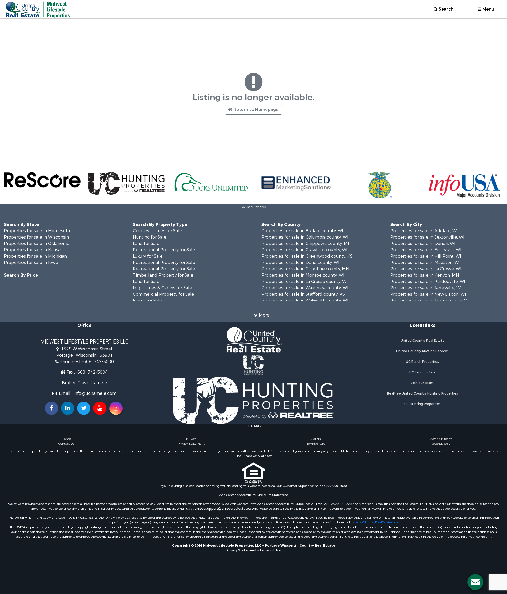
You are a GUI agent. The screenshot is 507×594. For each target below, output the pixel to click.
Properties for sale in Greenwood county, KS (307, 256)
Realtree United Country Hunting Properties (422, 393)
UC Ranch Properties (422, 362)
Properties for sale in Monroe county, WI (302, 275)
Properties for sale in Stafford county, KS (303, 294)
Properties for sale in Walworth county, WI (304, 300)
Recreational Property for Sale (164, 250)
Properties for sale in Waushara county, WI (304, 288)
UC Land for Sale (422, 372)
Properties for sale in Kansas (33, 250)
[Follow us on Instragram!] (116, 408)
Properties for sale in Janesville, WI (426, 288)
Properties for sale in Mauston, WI (425, 262)
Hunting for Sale (149, 237)
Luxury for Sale (148, 256)
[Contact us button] (475, 582)
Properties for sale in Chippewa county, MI (305, 243)
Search (445, 9)
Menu (487, 9)
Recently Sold (441, 444)
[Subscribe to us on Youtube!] (99, 408)
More (264, 315)
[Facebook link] (51, 408)
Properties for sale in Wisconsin (36, 237)
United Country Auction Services (422, 351)
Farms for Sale (147, 300)
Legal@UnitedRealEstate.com (376, 522)
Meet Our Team (440, 439)
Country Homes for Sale (157, 231)
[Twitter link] (83, 408)
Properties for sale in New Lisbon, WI (428, 294)
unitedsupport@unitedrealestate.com (226, 509)
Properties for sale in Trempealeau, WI (430, 300)
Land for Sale (146, 243)
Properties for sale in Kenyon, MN (424, 275)
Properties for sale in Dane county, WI (300, 262)
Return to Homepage (255, 109)
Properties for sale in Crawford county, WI (304, 250)
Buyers (191, 439)
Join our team (422, 383)
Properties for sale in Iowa (31, 262)
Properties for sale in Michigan (35, 256)
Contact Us (66, 444)
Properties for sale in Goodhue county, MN (305, 269)
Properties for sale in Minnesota (37, 231)
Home (66, 439)
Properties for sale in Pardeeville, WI (427, 281)
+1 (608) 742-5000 (95, 361)
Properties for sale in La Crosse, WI (425, 269)
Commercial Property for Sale (163, 294)
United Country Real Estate (422, 340)
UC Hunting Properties (422, 404)
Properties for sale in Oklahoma (36, 243)
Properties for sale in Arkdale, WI (424, 231)
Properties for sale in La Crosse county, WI (304, 281)
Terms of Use (316, 444)
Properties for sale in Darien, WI (423, 243)
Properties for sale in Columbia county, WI (304, 237)
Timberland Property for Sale (163, 275)
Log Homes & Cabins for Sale (162, 288)
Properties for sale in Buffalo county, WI (302, 231)
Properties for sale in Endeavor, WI (425, 250)
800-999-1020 (336, 486)
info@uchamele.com (94, 393)
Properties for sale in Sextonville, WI (427, 237)
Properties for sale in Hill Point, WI (425, 256)
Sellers (316, 439)
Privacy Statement (191, 444)
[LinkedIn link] (67, 408)
